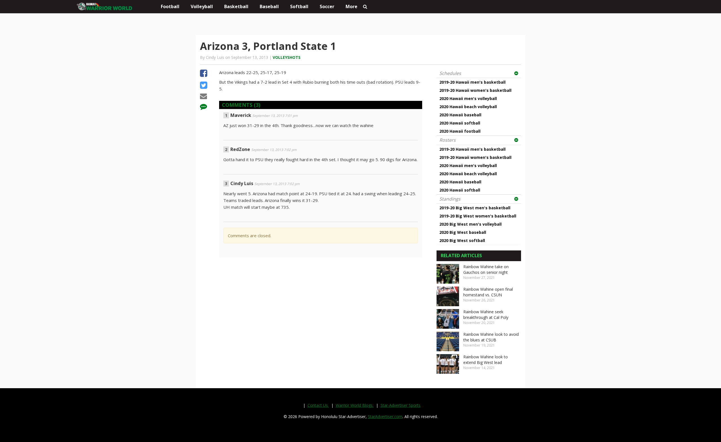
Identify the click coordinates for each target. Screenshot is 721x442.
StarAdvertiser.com (385, 416)
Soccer (327, 6)
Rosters (447, 140)
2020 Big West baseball (462, 232)
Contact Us (318, 405)
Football (170, 6)
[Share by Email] (203, 97)
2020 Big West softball (462, 240)
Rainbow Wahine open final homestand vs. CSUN (488, 291)
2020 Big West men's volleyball (470, 224)
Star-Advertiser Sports (400, 405)
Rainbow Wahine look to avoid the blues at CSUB (491, 337)
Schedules (450, 73)
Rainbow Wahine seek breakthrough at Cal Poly (485, 314)
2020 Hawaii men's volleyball (468, 98)
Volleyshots (287, 57)
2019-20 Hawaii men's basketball (472, 82)
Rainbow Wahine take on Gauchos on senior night (486, 269)
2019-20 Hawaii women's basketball (475, 90)
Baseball (269, 6)
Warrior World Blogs (355, 405)
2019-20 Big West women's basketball (477, 216)
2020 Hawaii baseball (460, 114)
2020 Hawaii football (459, 131)
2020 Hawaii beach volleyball (468, 106)
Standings (449, 199)
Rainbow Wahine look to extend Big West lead (485, 359)
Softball (299, 6)
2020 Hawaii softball (459, 123)
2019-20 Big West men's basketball (474, 207)
